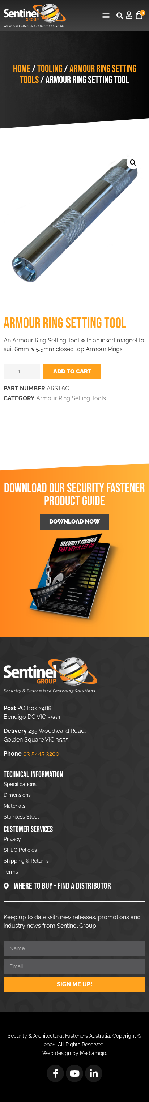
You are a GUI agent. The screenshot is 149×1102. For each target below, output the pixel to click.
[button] (106, 15)
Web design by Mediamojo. (74, 1053)
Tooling (50, 69)
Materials (14, 806)
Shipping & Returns (26, 861)
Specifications (20, 784)
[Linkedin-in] (93, 1073)
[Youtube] (74, 1073)
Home (21, 69)
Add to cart (72, 371)
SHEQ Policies (20, 850)
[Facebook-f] (55, 1073)
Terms (11, 872)
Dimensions (17, 795)
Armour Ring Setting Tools (78, 74)
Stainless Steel (21, 817)
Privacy (12, 839)
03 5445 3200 (41, 753)
